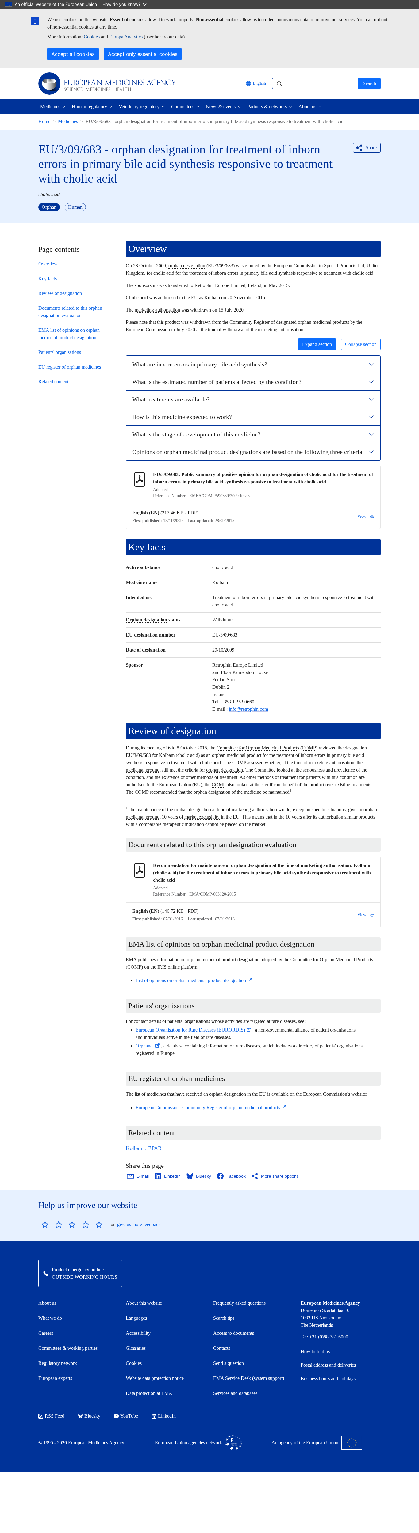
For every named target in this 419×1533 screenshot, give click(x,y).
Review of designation (60, 293)
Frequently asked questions (239, 1303)
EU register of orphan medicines (69, 367)
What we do (50, 1318)
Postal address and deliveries (328, 1365)
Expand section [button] (317, 344)
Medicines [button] (50, 106)
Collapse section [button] (361, 344)
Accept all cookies (73, 54)
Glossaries (136, 1348)
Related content (53, 381)
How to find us (315, 1351)
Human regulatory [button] (89, 106)
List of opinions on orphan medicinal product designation (191, 980)
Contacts (221, 1348)
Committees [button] (182, 106)
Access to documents (233, 1333)
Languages (136, 1318)
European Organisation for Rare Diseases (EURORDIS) (190, 1029)
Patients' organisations (59, 352)
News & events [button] (221, 106)
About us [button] (307, 106)
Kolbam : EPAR (144, 1148)
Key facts (47, 278)
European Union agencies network (188, 1442)
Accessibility (138, 1333)
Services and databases (235, 1393)
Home (44, 121)
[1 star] (45, 1224)
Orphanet (145, 1045)
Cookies (92, 36)
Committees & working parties (68, 1348)
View (361, 516)
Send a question (228, 1363)
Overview (48, 263)
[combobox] (315, 83)
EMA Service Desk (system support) (248, 1378)
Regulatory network (57, 1363)
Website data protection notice (155, 1378)
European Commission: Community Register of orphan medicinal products (208, 1107)
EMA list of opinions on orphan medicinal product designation (69, 333)
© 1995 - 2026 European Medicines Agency (81, 1442)
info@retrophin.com (248, 709)
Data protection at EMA (149, 1393)
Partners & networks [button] (267, 106)
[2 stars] (51, 1224)
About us (47, 1303)
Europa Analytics (126, 36)
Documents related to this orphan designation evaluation (70, 311)
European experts (55, 1378)
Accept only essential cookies (142, 54)
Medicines (68, 121)
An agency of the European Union (304, 1442)
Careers (45, 1333)
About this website (144, 1303)
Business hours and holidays (328, 1378)
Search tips (223, 1318)
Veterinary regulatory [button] (139, 106)
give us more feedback (139, 1224)
